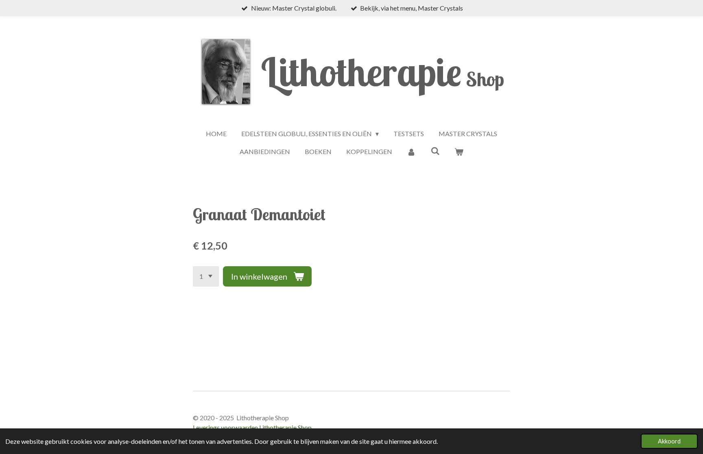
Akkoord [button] (669, 441)
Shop (382, 79)
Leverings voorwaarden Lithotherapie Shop (252, 427)
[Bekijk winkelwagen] (459, 152)
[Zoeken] (435, 150)
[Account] (411, 152)
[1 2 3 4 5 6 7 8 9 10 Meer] (206, 276)
